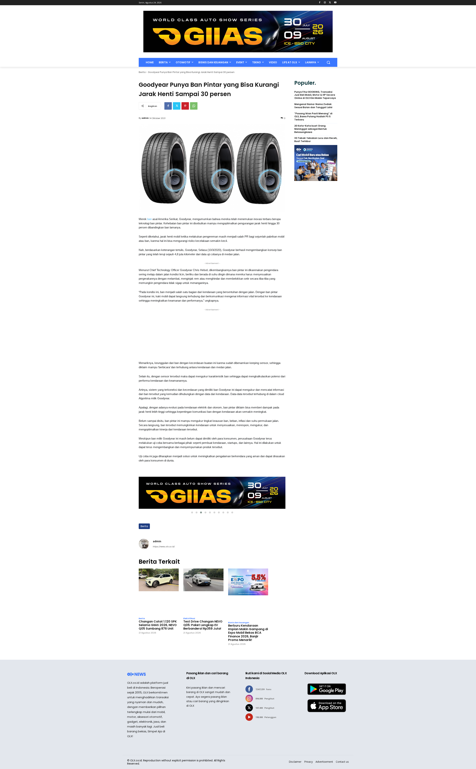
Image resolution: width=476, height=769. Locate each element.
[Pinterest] (185, 106)
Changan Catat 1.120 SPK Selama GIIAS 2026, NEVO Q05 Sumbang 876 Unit (158, 625)
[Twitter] (330, 3)
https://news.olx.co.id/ (164, 546)
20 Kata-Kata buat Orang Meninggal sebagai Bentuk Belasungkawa (310, 129)
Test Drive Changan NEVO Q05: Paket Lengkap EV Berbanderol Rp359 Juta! (202, 625)
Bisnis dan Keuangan (238, 623)
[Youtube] (335, 3)
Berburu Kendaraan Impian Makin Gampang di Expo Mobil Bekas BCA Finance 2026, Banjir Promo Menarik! (248, 633)
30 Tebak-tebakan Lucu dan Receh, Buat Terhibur (315, 140)
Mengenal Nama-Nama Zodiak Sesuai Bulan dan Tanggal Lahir (313, 106)
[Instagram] (325, 3)
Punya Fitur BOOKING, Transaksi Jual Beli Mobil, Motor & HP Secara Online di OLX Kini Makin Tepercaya (315, 95)
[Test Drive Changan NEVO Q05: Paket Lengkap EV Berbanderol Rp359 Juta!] (203, 592)
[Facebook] (320, 3)
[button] (328, 62)
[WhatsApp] (193, 106)
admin (145, 118)
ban (149, 219)
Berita (142, 72)
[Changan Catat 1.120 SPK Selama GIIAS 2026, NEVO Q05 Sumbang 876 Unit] (159, 592)
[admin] (144, 544)
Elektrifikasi (189, 619)
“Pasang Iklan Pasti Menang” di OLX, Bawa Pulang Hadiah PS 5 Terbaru (313, 116)
